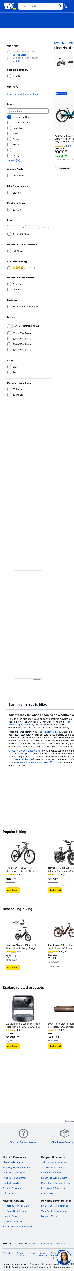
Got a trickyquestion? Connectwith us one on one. (44, 1257)
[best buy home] (10, 6)
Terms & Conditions (22, 1254)
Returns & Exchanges (14, 1172)
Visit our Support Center (53, 1162)
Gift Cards (8, 1193)
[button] (23, 869)
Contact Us (47, 1193)
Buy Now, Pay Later (13, 1221)
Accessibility (8, 1253)
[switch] (10, 326)
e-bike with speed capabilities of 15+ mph (38, 762)
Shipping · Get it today (25, 57)
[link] (15, 874)
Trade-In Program (12, 1188)
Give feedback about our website (48, 1243)
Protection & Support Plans (55, 1183)
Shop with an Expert (51, 1167)
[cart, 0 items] (66, 6)
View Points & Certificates (54, 1211)
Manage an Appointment (54, 1177)
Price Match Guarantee (15, 1177)
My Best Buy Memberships (54, 1205)
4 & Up (32, 267)
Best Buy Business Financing (17, 1226)
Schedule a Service (51, 1172)
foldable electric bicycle (20, 759)
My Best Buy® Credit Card (16, 1205)
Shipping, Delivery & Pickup (17, 1167)
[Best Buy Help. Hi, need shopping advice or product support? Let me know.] (64, 1257)
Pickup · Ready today (24, 51)
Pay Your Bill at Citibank (15, 1211)
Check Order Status (13, 1162)
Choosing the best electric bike (24, 750)
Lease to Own (10, 1216)
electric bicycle (52, 731)
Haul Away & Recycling (53, 1188)
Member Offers (49, 1216)
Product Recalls (11, 1183)
